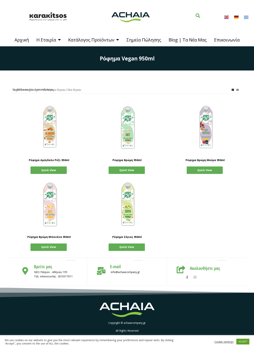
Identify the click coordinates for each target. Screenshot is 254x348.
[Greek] (246, 17)
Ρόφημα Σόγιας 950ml (127, 237)
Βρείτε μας (43, 267)
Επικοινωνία (227, 40)
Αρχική (22, 40)
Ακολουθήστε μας (205, 268)
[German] (236, 17)
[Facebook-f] (187, 277)
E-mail (115, 267)
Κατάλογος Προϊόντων (91, 40)
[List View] (237, 89)
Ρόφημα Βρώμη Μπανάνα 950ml (49, 237)
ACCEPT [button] (243, 341)
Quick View (48, 170)
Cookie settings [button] (224, 341)
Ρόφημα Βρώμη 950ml (127, 160)
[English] (226, 17)
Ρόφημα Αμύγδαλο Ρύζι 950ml (49, 160)
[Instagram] (195, 277)
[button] (198, 15)
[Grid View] (233, 89)
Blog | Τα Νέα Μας (188, 40)
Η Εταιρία (46, 40)
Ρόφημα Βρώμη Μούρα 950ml (205, 160)
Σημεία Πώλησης (143, 40)
